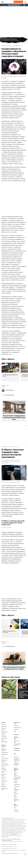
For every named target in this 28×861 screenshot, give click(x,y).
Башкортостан (5, 758)
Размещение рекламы (16, 764)
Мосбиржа (15, 839)
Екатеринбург (5, 752)
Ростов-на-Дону (4, 774)
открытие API (15, 600)
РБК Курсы (15, 796)
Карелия (3, 784)
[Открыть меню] (25, 2)
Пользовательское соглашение (9, 848)
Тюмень (3, 779)
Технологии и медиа (6, 45)
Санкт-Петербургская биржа (11, 839)
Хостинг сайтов (16, 782)
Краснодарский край (5, 765)
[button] (14, 40)
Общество (4, 728)
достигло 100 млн (17, 553)
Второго (11, 287)
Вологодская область (4, 760)
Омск (3, 756)
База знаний (4, 738)
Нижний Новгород (4, 768)
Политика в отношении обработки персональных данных (14, 850)
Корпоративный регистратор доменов (16, 778)
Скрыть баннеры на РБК (16, 738)
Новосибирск (5, 754)
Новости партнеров (11, 677)
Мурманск (4, 786)
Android (16, 809)
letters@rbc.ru (14, 834)
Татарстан (4, 777)
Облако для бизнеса (16, 774)
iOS (15, 807)
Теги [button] (8, 385)
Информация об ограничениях (9, 844)
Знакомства (16, 786)
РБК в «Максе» (8, 359)
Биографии (4, 736)
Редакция (16, 761)
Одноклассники (17, 727)
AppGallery (16, 811)
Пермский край (4, 771)
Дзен (15, 731)
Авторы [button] (3, 385)
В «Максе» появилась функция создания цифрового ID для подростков (13, 522)
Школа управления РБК (16, 800)
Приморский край (4, 789)
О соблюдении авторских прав (9, 846)
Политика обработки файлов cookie (10, 853)
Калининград (4, 763)
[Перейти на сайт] (14, 40)
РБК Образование (5, 741)
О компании (16, 756)
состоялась (16, 285)
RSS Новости (17, 750)
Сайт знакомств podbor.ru (16, 789)
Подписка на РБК (17, 741)
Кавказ (3, 782)
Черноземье (4, 781)
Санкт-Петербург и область (4, 749)
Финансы (4, 735)
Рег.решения (16, 784)
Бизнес (3, 730)
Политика (4, 724)
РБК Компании (16, 793)
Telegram (16, 729)
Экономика (4, 726)
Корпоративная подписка (17, 744)
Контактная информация (16, 759)
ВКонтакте (16, 725)
